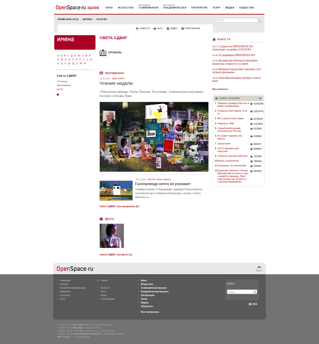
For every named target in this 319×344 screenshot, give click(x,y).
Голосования (107, 299)
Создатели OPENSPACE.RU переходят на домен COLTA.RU (232, 48)
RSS (62, 299)
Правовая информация (73, 287)
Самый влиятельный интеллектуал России (229, 129)
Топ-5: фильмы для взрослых (228, 149)
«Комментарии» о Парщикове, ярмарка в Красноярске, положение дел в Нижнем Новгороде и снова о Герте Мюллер (169, 193)
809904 (257, 148)
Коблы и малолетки (228, 160)
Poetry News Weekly (159, 180)
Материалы (64, 85)
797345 (257, 156)
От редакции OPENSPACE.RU (236, 55)
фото (160, 28)
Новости (223, 39)
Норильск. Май (225, 123)
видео (174, 28)
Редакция (65, 280)
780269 (257, 161)
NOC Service (64, 337)
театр (216, 7)
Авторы (87, 19)
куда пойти (118, 79)
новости (145, 28)
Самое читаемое (229, 98)
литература (199, 7)
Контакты (65, 295)
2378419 (258, 118)
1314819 (258, 123)
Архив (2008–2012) (68, 19)
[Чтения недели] (154, 172)
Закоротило (223, 143)
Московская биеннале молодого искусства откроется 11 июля (235, 62)
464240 (257, 171)
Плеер (103, 280)
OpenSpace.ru (80, 324)
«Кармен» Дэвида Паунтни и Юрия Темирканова (233, 104)
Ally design (78, 327)
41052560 (258, 103)
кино (109, 7)
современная (149, 7)
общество (247, 7)
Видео (103, 295)
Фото (60, 89)
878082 (257, 136)
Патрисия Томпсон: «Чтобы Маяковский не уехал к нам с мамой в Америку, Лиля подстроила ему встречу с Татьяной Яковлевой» (232, 176)
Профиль (62, 81)
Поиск (231, 284)
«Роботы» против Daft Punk (232, 156)
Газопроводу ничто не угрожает (163, 184)
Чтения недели (116, 83)
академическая (175, 7)
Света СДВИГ (67, 75)
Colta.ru (101, 19)
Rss (254, 304)
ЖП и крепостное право (230, 118)
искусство (126, 7)
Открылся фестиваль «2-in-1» (232, 112)
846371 (257, 144)
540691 (257, 166)
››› (147, 197)
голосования (192, 28)
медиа (229, 7)
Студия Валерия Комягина (87, 333)
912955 (257, 128)
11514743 (258, 111)
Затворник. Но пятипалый (231, 165)
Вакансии (65, 291)
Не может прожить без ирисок (229, 137)
